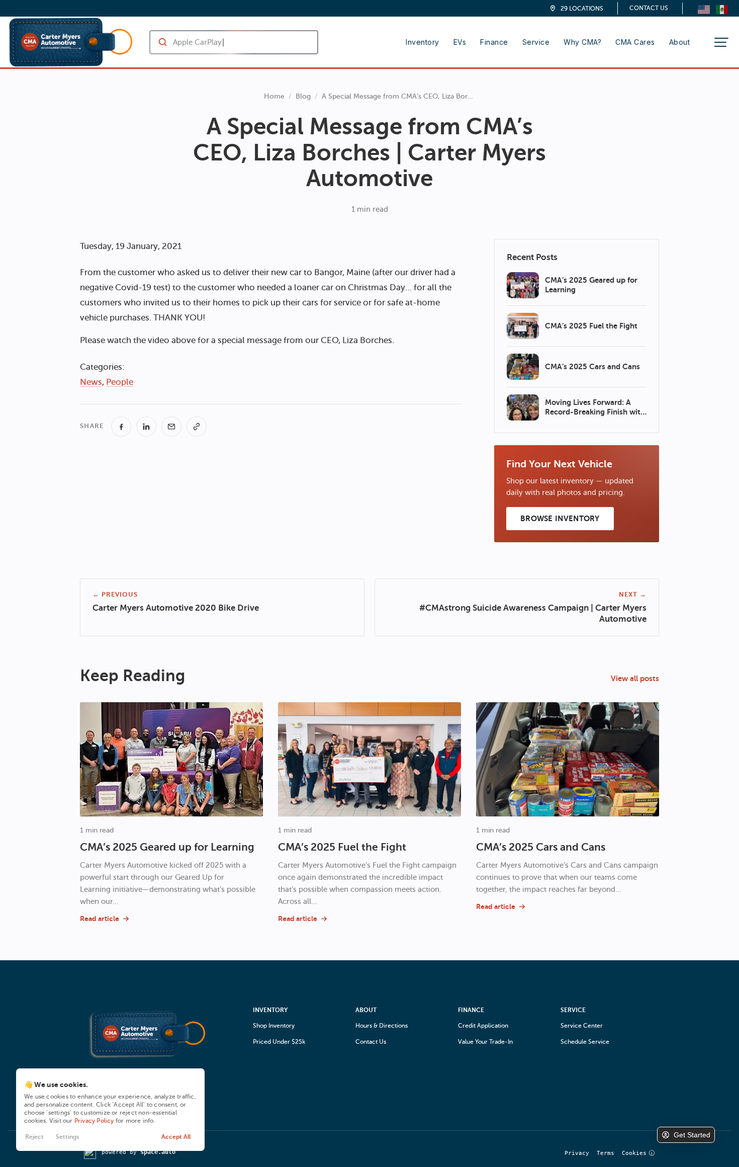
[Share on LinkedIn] (146, 426)
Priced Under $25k (279, 1041)
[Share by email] (171, 426)
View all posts (635, 679)
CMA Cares (635, 42)
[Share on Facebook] (121, 426)
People (119, 382)
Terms (605, 1153)
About (679, 42)
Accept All (176, 1136)
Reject (34, 1136)
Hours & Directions (381, 1025)
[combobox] (224, 42)
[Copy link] (197, 426)
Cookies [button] (634, 1153)
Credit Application (483, 1025)
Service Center (582, 1025)
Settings (67, 1136)
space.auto (157, 1151)
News (91, 382)
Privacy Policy (94, 1120)
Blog (303, 96)
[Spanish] (722, 8)
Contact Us (648, 8)
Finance (494, 42)
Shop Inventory (274, 1025)
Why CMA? (582, 42)
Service (536, 42)
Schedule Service (585, 1041)
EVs (460, 42)
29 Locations (582, 8)
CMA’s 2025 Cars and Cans (540, 847)
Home (274, 96)
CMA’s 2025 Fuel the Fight (342, 847)
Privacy (577, 1153)
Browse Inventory (560, 518)
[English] (704, 8)
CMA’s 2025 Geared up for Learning (167, 847)
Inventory (422, 42)
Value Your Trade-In (485, 1041)
